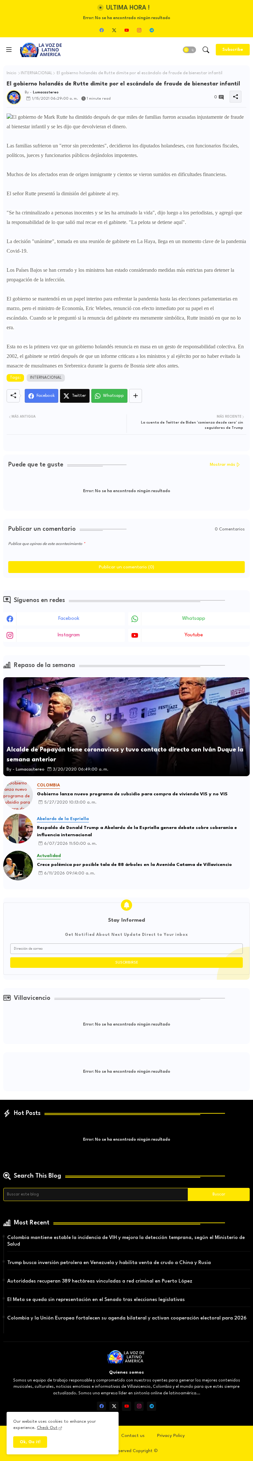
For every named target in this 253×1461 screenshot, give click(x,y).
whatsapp (193, 618)
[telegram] (151, 30)
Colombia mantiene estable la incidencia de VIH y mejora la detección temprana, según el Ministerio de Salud (126, 1241)
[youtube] (126, 30)
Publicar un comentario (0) (126, 567)
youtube (193, 635)
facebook (68, 618)
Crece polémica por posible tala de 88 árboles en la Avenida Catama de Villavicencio (134, 864)
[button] (189, 50)
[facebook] (101, 30)
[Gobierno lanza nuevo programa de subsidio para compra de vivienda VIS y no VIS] (18, 795)
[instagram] (139, 30)
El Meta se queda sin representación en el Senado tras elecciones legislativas (96, 1299)
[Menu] (9, 49)
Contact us (133, 1435)
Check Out (47, 1428)
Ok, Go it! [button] (30, 1442)
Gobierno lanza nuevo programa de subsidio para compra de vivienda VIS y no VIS (132, 794)
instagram (69, 635)
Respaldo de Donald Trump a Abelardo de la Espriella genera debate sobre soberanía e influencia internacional (137, 831)
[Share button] (135, 396)
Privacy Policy (171, 1435)
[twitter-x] (114, 30)
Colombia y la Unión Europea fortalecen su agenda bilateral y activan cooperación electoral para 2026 (126, 1318)
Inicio (11, 73)
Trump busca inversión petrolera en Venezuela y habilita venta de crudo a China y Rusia (109, 1262)
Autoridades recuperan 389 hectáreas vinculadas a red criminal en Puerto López (99, 1281)
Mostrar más (222, 464)
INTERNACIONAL (36, 73)
